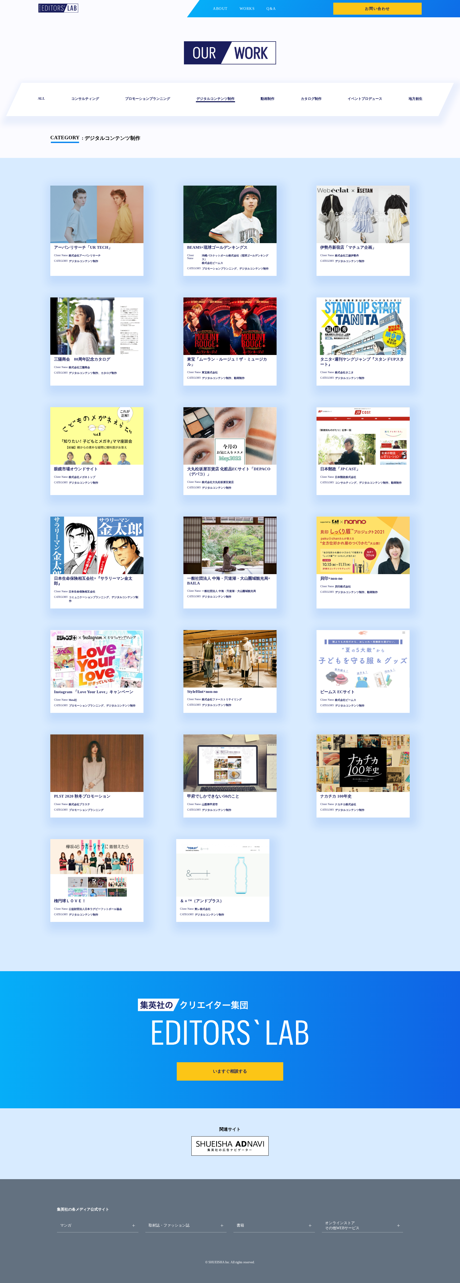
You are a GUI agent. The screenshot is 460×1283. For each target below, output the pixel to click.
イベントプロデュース (365, 99)
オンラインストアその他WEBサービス (342, 1225)
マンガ (65, 1225)
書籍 (240, 1225)
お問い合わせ (377, 8)
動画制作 (267, 99)
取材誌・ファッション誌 (169, 1225)
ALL (41, 98)
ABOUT (220, 8)
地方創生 (415, 99)
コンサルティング (85, 99)
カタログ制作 (311, 99)
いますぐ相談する (230, 1071)
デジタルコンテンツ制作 (215, 99)
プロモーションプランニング (147, 99)
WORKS (247, 8)
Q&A (271, 8)
